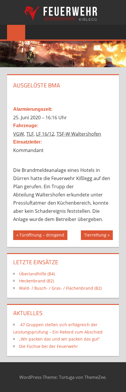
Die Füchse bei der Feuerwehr (48, 346)
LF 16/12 (45, 134)
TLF (30, 134)
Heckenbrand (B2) (36, 281)
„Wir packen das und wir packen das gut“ (59, 339)
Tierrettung (95, 236)
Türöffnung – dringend (41, 236)
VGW (18, 134)
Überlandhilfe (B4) (37, 274)
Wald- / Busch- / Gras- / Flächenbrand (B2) (60, 288)
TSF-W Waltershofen (79, 134)
